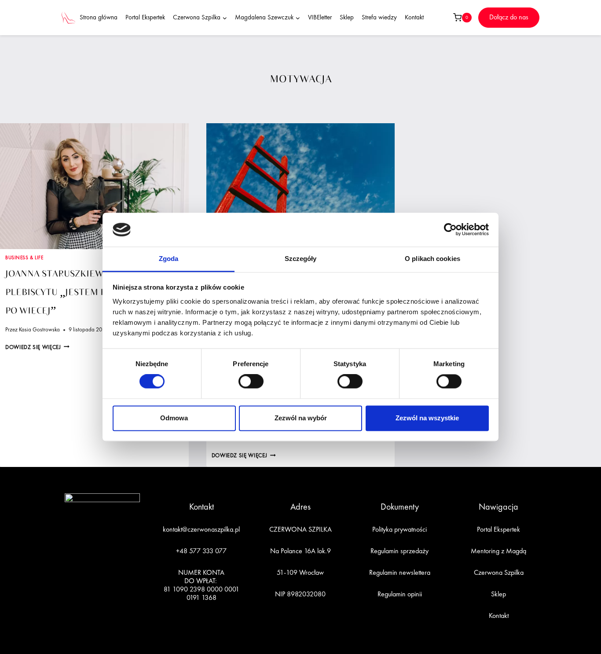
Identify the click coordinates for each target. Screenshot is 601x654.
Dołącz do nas (508, 17)
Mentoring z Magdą (498, 551)
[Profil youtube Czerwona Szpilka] (133, 582)
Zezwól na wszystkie (427, 418)
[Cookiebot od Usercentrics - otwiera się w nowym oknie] (450, 229)
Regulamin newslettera (399, 573)
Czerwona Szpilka (499, 573)
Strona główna (98, 18)
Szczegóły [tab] (301, 258)
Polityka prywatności (399, 529)
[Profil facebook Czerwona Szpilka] (72, 582)
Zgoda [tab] (169, 258)
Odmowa (174, 418)
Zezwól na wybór (301, 418)
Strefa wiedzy (379, 18)
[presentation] (94, 186)
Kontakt (414, 18)
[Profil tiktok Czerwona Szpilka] (113, 582)
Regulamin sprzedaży (399, 551)
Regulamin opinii (399, 594)
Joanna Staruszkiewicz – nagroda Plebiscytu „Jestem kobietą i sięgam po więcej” (92, 292)
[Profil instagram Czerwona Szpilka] (92, 582)
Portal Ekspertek (145, 18)
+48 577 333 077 (201, 551)
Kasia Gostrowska (39, 330)
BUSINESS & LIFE (24, 258)
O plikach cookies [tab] (432, 258)
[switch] (251, 382)
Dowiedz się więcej (37, 347)
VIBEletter (320, 18)
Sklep (347, 18)
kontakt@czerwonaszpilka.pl (201, 529)
